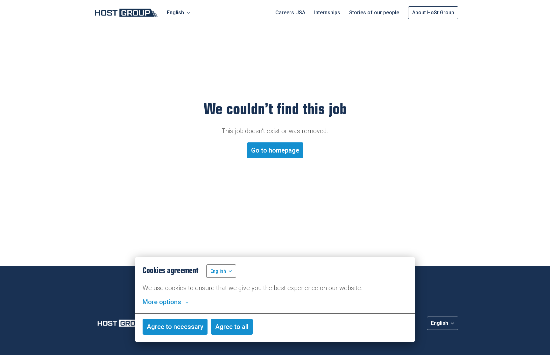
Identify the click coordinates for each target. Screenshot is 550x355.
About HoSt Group (433, 13)
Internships (327, 13)
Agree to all (232, 327)
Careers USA (290, 13)
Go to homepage (275, 150)
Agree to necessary (175, 327)
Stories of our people (374, 13)
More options (162, 302)
